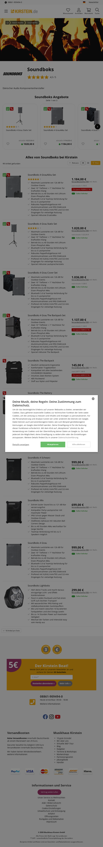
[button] (20, 444)
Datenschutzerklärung (68, 437)
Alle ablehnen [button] (78, 444)
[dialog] (51, 423)
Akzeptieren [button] (52, 444)
